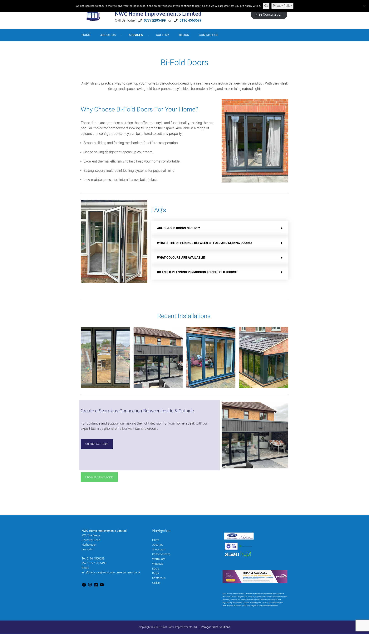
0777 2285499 (155, 20)
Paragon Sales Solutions (215, 627)
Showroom (158, 549)
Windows (157, 563)
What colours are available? (181, 257)
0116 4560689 (190, 20)
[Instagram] (90, 586)
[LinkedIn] (96, 586)
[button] (219, 228)
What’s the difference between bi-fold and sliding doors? (204, 243)
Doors (155, 568)
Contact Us (158, 578)
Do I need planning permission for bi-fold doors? (197, 272)
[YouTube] (102, 586)
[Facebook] (84, 586)
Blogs (155, 573)
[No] (364, 6)
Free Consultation (269, 14)
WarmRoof (158, 558)
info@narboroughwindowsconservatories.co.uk (111, 572)
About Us (157, 544)
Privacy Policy (282, 6)
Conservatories (161, 554)
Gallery (156, 582)
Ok (266, 6)
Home (155, 539)
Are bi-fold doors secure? (178, 228)
